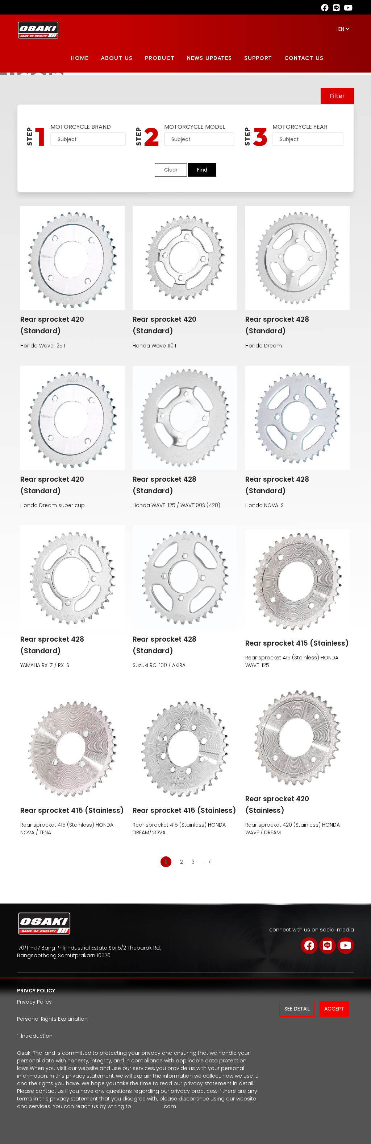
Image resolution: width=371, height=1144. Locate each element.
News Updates (209, 58)
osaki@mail (148, 1106)
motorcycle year (300, 127)
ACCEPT (334, 1008)
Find (202, 169)
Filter (337, 95)
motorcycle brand (80, 127)
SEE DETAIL (297, 1008)
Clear (171, 169)
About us (117, 58)
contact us (304, 58)
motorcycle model (194, 127)
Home (79, 58)
